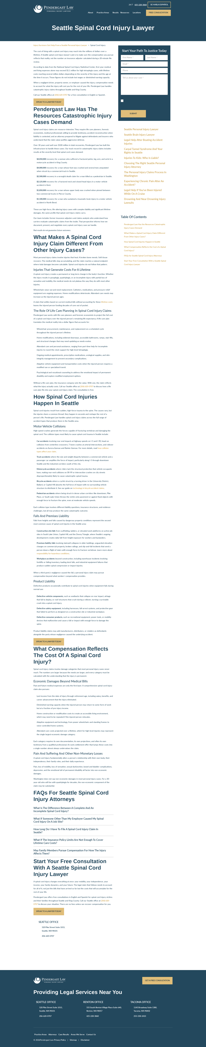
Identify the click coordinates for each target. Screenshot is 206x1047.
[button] (95, 13)
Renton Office (93, 1002)
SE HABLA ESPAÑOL (159, 5)
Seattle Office (48, 922)
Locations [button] (137, 13)
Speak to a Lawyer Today (48, 102)
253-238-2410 (140, 1016)
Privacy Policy (60, 1040)
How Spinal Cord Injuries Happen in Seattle (142, 242)
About (90, 13)
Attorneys (52, 1035)
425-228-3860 (92, 1016)
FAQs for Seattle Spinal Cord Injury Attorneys (143, 256)
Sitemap (73, 1040)
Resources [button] (124, 13)
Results (116, 13)
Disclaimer (85, 1040)
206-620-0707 (48, 936)
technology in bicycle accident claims (88, 488)
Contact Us (91, 1035)
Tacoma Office (140, 1002)
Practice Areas (103, 13)
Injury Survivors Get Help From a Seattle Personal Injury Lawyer (60, 45)
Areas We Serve (78, 1035)
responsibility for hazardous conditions (53, 554)
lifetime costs (107, 302)
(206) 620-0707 (61, 95)
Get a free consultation (157, 981)
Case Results (63, 1035)
